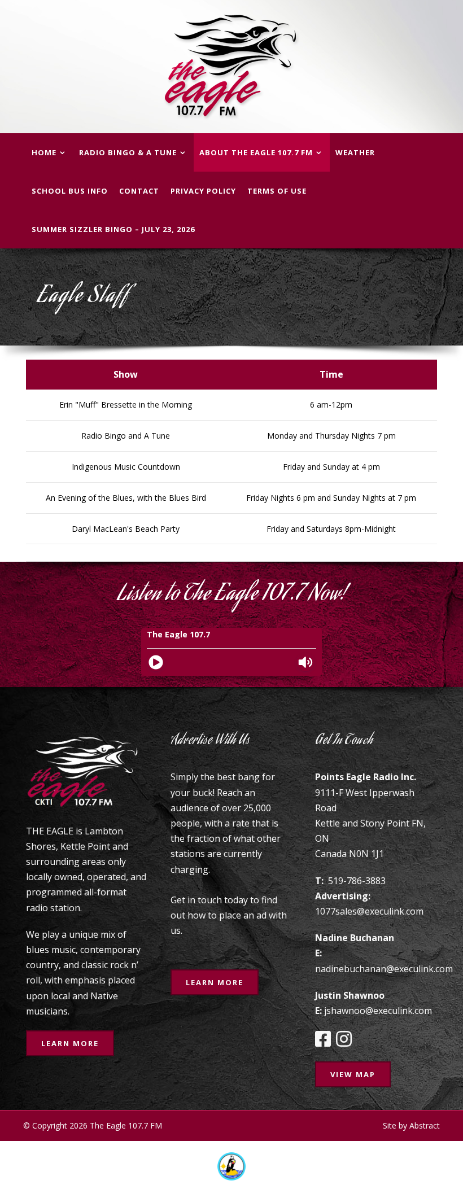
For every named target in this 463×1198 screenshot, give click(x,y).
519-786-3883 (357, 881)
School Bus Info (70, 191)
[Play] (156, 662)
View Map (352, 1074)
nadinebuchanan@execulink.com (384, 969)
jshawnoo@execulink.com (378, 1010)
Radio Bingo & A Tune (128, 152)
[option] (231, 1166)
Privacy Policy (203, 191)
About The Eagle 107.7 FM (256, 152)
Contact (139, 191)
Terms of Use (277, 191)
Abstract (424, 1125)
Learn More (70, 1043)
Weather (355, 152)
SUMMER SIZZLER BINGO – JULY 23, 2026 (113, 229)
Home (44, 152)
